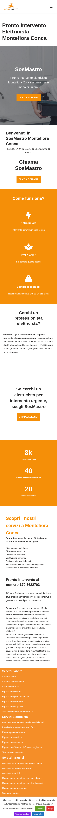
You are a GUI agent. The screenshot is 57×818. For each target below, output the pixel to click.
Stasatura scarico (10, 793)
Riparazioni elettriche (12, 737)
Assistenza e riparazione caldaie (17, 768)
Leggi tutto (38, 814)
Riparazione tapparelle (12, 706)
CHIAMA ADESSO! (28, 417)
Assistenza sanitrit (11, 773)
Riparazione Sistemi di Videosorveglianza (22, 747)
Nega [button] (50, 809)
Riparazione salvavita (12, 742)
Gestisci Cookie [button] (22, 814)
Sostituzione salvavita (12, 752)
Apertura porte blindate (13, 681)
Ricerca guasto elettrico (13, 732)
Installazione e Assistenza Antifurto (18, 727)
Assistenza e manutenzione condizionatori (22, 763)
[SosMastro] (11, 6)
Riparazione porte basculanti (15, 696)
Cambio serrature (10, 686)
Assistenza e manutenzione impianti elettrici (23, 722)
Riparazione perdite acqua (14, 788)
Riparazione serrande (12, 701)
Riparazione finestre (11, 691)
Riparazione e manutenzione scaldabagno (22, 778)
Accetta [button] (40, 809)
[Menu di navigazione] (51, 6)
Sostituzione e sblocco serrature (17, 711)
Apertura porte (9, 676)
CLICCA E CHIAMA (28, 97)
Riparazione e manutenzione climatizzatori (22, 783)
